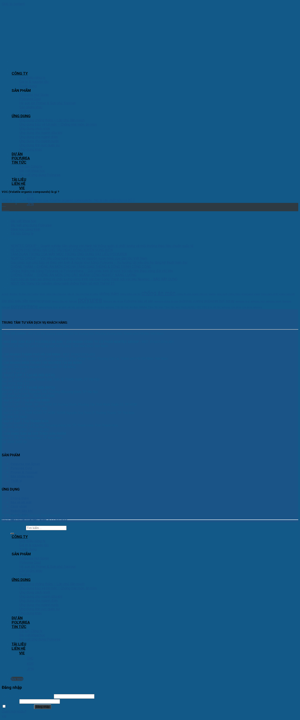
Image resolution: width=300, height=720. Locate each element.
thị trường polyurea (104, 307)
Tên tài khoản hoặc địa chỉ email (27, 696)
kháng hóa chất (287, 294)
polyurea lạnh (258, 301)
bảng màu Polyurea (56, 294)
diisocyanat (247, 294)
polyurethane (24, 306)
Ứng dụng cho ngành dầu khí (40, 596)
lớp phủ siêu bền (15, 301)
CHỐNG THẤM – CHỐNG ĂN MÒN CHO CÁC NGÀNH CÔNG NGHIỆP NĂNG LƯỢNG (73, 275)
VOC (198, 307)
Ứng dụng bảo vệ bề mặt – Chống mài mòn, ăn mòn (58, 588)
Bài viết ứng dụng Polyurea (31, 225)
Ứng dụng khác (30, 613)
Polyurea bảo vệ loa (113, 301)
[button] (150, 716)
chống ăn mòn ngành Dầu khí (192, 294)
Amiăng (13, 294)
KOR (30, 664)
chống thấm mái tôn (130, 294)
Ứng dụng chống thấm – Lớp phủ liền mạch (52, 584)
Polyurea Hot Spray (34, 95)
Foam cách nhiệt (269, 294)
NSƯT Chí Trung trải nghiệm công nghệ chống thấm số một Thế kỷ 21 (63, 283)
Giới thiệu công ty (32, 78)
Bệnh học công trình (25, 229)
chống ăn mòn (158, 293)
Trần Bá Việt (121, 307)
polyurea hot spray (219, 301)
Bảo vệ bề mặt (21, 502)
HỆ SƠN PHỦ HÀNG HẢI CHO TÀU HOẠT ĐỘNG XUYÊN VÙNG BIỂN (62, 250)
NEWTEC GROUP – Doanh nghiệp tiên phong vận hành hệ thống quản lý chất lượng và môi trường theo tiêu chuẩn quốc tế (102, 246)
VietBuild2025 (188, 307)
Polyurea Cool (30, 562)
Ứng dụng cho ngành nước (39, 605)
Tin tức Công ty (22, 233)
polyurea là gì (242, 301)
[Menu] (12, 61)
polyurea (90, 300)
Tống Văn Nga (172, 307)
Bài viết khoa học (23, 221)
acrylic (5, 294)
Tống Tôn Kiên (155, 307)
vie (4, 716)
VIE (22, 188)
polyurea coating (191, 301)
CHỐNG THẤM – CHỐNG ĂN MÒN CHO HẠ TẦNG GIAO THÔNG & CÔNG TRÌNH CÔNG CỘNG (81, 267)
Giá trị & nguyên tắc (34, 82)
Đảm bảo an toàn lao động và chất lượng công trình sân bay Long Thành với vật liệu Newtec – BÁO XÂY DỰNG (94, 279)
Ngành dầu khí (22, 511)
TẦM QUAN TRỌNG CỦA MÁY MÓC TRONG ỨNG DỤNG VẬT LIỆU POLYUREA (69, 254)
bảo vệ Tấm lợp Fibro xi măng (82, 294)
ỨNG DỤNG (21, 579)
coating (212, 294)
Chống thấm (20, 498)
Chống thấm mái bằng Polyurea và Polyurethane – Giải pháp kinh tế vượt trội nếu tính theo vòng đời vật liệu (92, 271)
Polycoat (73, 301)
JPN (30, 204)
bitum (42, 294)
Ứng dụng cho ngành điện (38, 601)
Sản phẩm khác (22, 476)
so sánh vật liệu (66, 307)
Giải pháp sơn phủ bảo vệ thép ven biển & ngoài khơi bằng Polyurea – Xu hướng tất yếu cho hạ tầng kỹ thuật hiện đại (99, 262)
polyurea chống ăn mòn (166, 301)
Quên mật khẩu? (14, 711)
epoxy (257, 294)
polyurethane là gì (48, 307)
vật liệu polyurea (221, 307)
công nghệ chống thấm (228, 294)
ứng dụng (236, 307)
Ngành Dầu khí (60, 301)
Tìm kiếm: (18, 528)
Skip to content (13, 4)
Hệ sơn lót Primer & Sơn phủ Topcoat (47, 567)
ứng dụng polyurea (252, 307)
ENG (30, 193)
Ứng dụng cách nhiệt (34, 592)
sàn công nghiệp (84, 307)
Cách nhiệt (19, 507)
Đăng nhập (42, 706)
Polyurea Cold (21, 468)
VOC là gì (207, 307)
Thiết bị (16, 481)
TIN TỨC (19, 626)
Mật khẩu (10, 701)
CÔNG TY (20, 73)
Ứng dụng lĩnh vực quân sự (39, 609)
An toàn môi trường (28, 294)
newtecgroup (40, 301)
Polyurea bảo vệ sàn (138, 301)
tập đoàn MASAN (138, 307)
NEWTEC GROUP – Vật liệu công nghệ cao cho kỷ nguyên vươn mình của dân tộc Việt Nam (79, 258)
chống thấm (109, 293)
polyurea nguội (273, 301)
